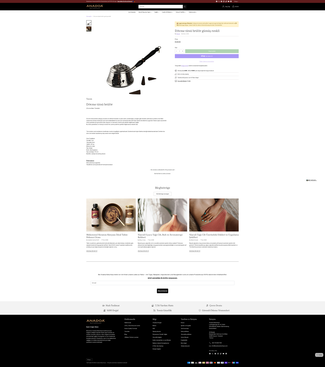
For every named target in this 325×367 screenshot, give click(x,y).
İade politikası (185, 331)
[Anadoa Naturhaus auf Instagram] (224, 2)
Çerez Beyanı (184, 337)
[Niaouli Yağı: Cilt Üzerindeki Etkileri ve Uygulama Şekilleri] (214, 214)
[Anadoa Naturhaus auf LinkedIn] (231, 2)
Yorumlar (126, 331)
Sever (178, 34)
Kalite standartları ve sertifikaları (162, 340)
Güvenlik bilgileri (157, 337)
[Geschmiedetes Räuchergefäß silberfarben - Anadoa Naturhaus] (130, 57)
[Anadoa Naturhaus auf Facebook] (217, 2)
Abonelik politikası (186, 334)
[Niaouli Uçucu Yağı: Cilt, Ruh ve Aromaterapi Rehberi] (162, 214)
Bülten (154, 325)
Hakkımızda (127, 322)
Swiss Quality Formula (130, 328)
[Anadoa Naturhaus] (94, 6)
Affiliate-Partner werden (131, 337)
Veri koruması (185, 328)
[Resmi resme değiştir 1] (88, 22)
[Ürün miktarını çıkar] (176, 51)
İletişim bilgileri (157, 349)
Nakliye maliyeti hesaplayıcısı (161, 343)
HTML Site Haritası (158, 346)
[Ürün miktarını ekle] (182, 51)
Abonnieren (162, 291)
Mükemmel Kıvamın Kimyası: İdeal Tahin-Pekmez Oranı (107, 236)
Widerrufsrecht (185, 346)
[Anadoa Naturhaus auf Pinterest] (221, 2)
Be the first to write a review (162, 173)
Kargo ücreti (184, 65)
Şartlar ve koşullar (186, 325)
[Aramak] (185, 6)
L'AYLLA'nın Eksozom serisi (132, 325)
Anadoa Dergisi (157, 322)
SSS (154, 328)
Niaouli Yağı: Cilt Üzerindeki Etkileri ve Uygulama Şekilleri (214, 236)
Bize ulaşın (184, 343)
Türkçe (235, 1)
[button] (162, 173)
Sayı (176, 47)
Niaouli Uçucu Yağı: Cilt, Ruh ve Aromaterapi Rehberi (160, 236)
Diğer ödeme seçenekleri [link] (206, 61)
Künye (182, 322)
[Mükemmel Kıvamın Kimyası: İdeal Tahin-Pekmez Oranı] (111, 214)
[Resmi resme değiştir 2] (88, 28)
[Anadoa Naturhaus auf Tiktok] (226, 2)
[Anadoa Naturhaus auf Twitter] (219, 2)
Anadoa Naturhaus (101, 362)
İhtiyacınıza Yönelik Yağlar (160, 334)
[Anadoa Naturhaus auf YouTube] (228, 2)
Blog (125, 334)
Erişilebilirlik (184, 340)
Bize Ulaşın (196, 77)
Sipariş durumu (157, 331)
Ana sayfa (88, 16)
